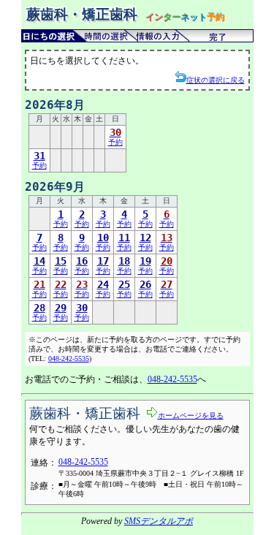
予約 (115, 136)
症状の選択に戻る (215, 80)
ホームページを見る (191, 415)
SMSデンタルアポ (158, 521)
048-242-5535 (68, 358)
